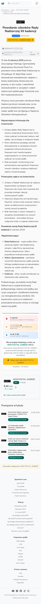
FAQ (20, 573)
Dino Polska (20, 563)
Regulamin (20, 583)
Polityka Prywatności (20, 579)
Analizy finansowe (20, 490)
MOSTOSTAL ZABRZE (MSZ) (19, 40)
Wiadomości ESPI (8, 12)
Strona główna (5, 10)
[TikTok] (25, 591)
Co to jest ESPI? (20, 512)
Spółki (12, 10)
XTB (20, 544)
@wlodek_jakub (23, 598)
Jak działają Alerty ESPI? (20, 515)
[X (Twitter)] (17, 591)
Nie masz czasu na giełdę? (20, 531)
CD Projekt (20, 547)
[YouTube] (13, 591)
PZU (20, 550)
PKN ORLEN (21, 541)
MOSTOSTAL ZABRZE (22, 10)
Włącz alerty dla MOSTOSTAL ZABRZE (22, 361)
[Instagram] (28, 591)
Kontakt (20, 576)
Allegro (20, 554)
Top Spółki (20, 486)
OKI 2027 (20, 528)
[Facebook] (21, 591)
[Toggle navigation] (37, 3)
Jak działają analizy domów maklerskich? (20, 525)
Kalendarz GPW (20, 509)
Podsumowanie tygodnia (20, 493)
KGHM (20, 557)
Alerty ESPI (20, 483)
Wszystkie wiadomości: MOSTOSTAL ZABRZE (20, 466)
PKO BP (20, 560)
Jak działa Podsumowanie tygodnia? (20, 518)
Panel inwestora (20, 496)
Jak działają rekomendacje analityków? (20, 522)
